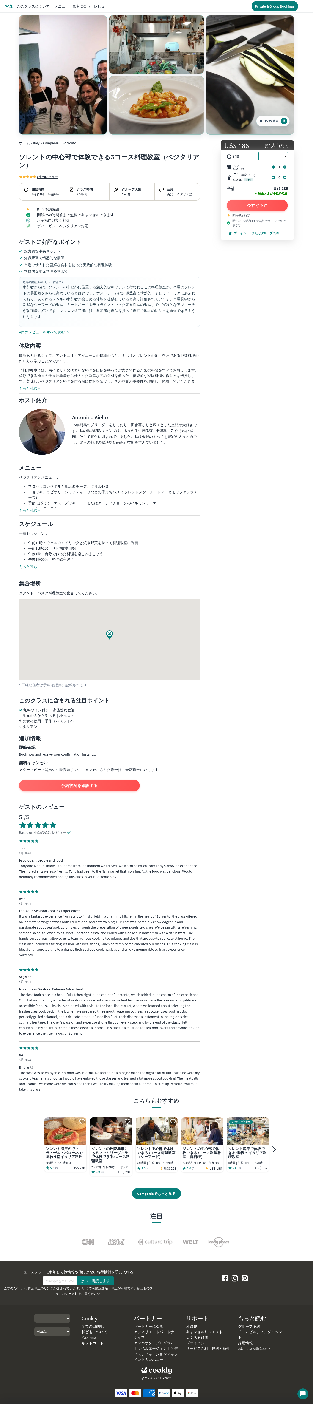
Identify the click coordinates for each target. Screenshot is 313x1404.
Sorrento (69, 143)
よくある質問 (197, 1337)
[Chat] (302, 1393)
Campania (51, 143)
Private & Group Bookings (274, 6)
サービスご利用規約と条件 (208, 1348)
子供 (244, 177)
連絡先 (191, 1326)
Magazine (89, 1337)
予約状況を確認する (79, 785)
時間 (236, 156)
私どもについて (94, 1332)
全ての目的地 (93, 1326)
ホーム (24, 143)
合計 (231, 189)
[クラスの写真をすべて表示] (63, 74)
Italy (36, 143)
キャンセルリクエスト (204, 1332)
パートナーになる (148, 1326)
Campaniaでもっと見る (156, 1193)
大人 (238, 167)
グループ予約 (249, 1326)
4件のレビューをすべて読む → (44, 332)
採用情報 (245, 1343)
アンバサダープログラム (154, 1343)
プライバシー (197, 1343)
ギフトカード (93, 1343)
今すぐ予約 (257, 205)
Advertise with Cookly (254, 1348)
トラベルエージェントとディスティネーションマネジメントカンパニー (156, 1354)
